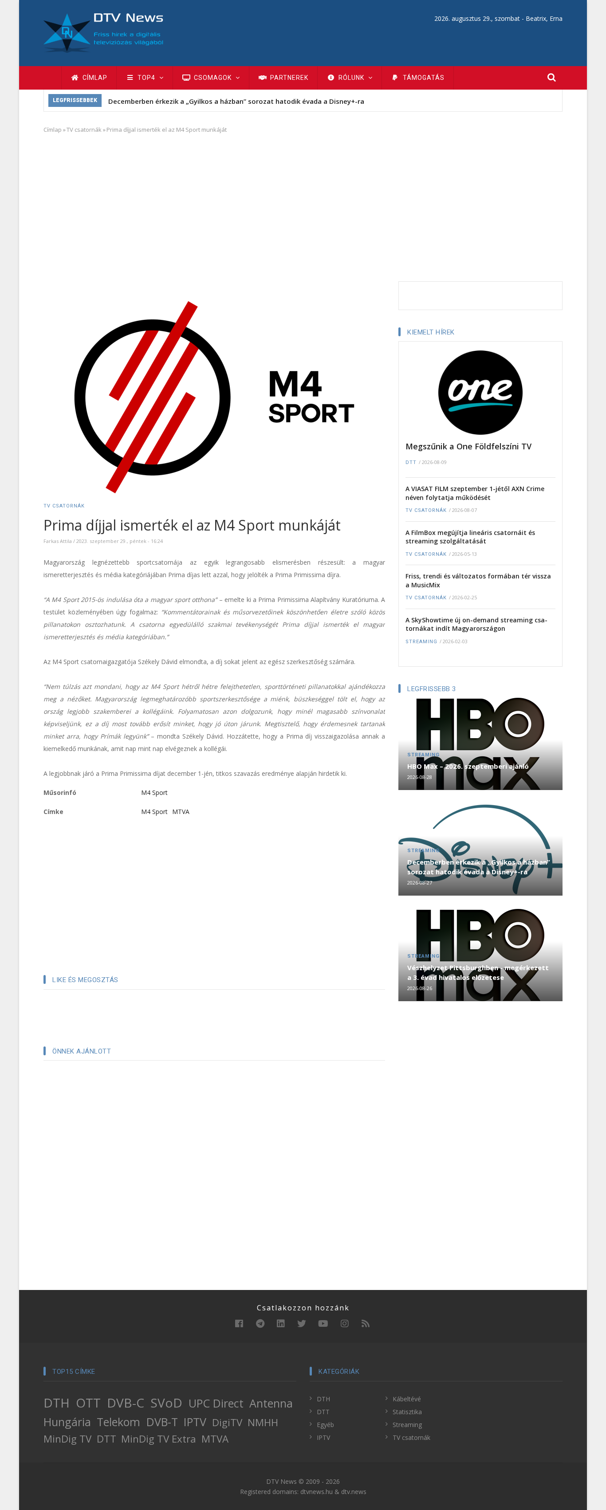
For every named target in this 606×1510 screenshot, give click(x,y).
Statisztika (407, 1412)
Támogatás (423, 77)
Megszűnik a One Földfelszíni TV (468, 446)
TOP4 (146, 77)
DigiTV (227, 1422)
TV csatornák (84, 130)
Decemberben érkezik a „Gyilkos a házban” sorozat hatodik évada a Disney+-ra (236, 101)
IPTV (195, 1421)
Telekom (118, 1421)
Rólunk (351, 77)
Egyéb (325, 1424)
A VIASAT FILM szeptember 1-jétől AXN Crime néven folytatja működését (474, 493)
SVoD (166, 1402)
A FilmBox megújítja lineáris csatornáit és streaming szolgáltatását (470, 537)
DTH (56, 1402)
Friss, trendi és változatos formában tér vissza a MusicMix (478, 580)
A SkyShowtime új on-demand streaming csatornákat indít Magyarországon (476, 624)
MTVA (180, 811)
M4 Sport (154, 792)
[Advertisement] (303, 206)
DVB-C (125, 1402)
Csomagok (212, 77)
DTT (411, 462)
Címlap (94, 77)
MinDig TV (67, 1439)
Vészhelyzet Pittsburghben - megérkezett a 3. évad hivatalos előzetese (478, 972)
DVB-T (162, 1421)
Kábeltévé (407, 1399)
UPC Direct (216, 1403)
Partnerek (288, 77)
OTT (88, 1402)
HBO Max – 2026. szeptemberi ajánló (468, 766)
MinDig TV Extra (158, 1439)
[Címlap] (103, 32)
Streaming (421, 642)
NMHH (263, 1422)
